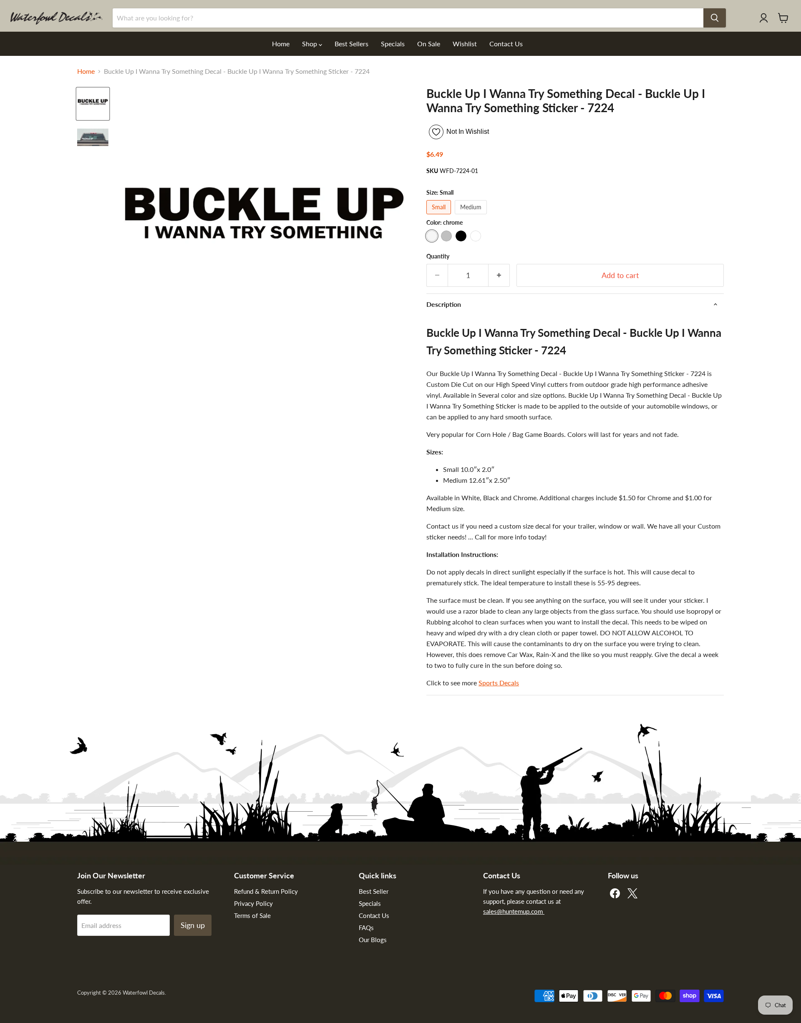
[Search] (714, 18)
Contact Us (506, 44)
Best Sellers (351, 44)
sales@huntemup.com (513, 911)
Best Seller (373, 891)
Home (281, 44)
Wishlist (465, 44)
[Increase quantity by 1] (499, 275)
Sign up (193, 925)
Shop (310, 44)
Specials (393, 44)
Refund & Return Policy (266, 891)
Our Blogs (373, 939)
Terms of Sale (252, 915)
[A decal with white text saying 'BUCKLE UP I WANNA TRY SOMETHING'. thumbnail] (92, 104)
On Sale (428, 44)
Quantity (437, 256)
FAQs (366, 927)
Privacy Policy (253, 903)
